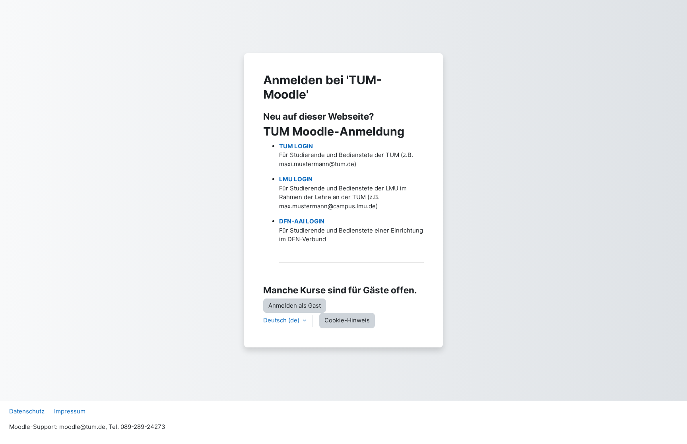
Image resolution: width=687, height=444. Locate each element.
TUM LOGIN (296, 146)
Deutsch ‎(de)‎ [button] (282, 320)
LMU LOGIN (295, 179)
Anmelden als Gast (294, 305)
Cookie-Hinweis (347, 320)
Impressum (69, 411)
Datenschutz (27, 411)
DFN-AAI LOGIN (301, 221)
